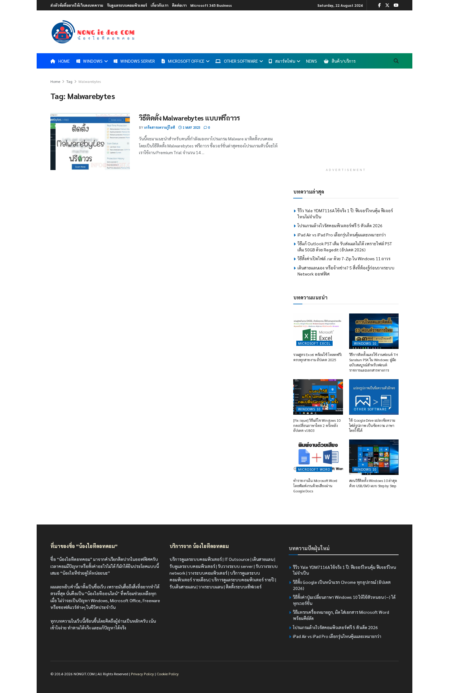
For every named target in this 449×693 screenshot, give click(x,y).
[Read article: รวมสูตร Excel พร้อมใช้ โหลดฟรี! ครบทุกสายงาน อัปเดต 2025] (318, 331)
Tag (69, 81)
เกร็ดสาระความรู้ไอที (159, 127)
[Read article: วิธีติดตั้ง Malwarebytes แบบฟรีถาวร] (90, 141)
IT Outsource (237, 559)
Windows (93, 61)
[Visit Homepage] (93, 31)
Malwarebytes (89, 81)
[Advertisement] (346, 121)
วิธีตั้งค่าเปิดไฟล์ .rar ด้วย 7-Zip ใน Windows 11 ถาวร (344, 258)
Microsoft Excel (314, 343)
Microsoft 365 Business (211, 5)
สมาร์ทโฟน (285, 61)
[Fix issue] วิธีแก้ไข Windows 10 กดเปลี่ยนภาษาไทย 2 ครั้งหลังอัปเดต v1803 (317, 425)
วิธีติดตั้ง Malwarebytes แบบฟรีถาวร (189, 117)
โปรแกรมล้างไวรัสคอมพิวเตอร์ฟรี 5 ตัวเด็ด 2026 (340, 225)
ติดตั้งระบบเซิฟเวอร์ (243, 586)
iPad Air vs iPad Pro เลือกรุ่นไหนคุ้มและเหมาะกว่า (342, 234)
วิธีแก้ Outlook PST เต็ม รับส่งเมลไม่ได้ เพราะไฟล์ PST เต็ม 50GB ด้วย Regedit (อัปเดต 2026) (345, 246)
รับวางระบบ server (235, 566)
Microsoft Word (314, 469)
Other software (370, 409)
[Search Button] (396, 61)
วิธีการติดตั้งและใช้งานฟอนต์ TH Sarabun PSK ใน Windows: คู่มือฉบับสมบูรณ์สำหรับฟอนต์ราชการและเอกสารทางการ (373, 362)
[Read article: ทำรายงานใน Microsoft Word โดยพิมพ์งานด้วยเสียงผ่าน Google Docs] (318, 457)
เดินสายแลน (262, 559)
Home (55, 81)
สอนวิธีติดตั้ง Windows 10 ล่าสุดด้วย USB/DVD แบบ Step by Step (373, 483)
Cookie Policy (168, 673)
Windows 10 (365, 343)
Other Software (241, 61)
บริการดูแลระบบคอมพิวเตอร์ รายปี (242, 579)
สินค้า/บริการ (344, 61)
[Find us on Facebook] (379, 5)
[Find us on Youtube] (396, 5)
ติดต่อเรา (179, 5)
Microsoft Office (186, 61)
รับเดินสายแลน (183, 586)
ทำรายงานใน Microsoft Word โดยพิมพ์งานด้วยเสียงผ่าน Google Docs (315, 485)
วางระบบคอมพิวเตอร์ (207, 573)
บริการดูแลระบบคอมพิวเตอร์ (196, 559)
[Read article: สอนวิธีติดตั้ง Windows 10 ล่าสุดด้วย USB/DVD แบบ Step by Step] (374, 457)
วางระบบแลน (211, 586)
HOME (64, 61)
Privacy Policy (142, 673)
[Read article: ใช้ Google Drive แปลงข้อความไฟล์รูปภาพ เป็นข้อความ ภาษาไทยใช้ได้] (374, 397)
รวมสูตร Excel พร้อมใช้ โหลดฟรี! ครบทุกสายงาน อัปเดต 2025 (317, 357)
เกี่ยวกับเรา (159, 5)
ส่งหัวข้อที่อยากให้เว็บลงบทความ (76, 5)
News (311, 61)
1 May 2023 (191, 127)
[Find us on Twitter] (387, 5)
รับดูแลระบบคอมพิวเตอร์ (127, 5)
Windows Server (137, 61)
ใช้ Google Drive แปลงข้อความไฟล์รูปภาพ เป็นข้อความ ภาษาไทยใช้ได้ (372, 425)
